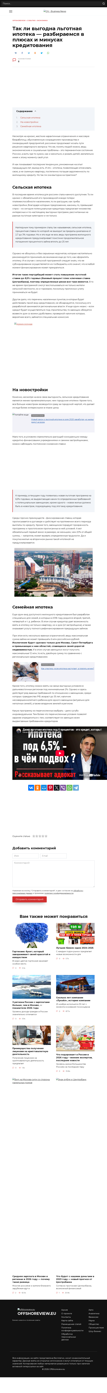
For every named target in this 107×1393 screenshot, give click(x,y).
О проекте (66, 1313)
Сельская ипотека (30, 117)
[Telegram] (76, 788)
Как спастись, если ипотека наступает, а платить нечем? (67, 668)
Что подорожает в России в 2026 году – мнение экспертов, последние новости (74, 1057)
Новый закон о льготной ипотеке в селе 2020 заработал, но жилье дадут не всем (62, 420)
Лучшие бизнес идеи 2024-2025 (74, 948)
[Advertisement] (53, 89)
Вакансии (93, 1317)
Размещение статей (71, 1324)
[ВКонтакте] (31, 788)
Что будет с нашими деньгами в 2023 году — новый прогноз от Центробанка (75, 1279)
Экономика (42, 20)
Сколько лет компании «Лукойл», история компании (73, 999)
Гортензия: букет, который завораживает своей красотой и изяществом (31, 954)
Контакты (66, 1317)
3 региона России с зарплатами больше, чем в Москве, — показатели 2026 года (31, 1005)
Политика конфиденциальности (72, 1329)
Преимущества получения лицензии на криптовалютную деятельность (30, 1051)
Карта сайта (67, 1320)
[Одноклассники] (37, 788)
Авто (91, 1310)
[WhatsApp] (69, 788)
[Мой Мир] (44, 788)
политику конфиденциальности (58, 893)
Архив (64, 1310)
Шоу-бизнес (95, 1331)
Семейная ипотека (30, 126)
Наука (91, 1320)
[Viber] (63, 788)
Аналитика (94, 1313)
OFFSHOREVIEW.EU (37, 1313)
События (31, 20)
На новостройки (29, 122)
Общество (94, 1324)
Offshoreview (18, 20)
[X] (57, 788)
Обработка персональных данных (68, 1337)
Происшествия (96, 1328)
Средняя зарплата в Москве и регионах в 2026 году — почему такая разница (31, 1279)
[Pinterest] (50, 788)
